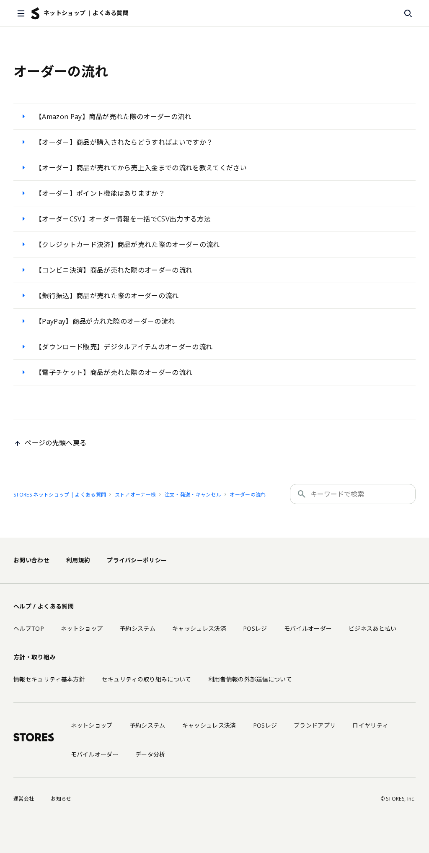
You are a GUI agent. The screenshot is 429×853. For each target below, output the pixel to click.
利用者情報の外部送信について (250, 679)
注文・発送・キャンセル (193, 494)
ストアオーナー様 (135, 494)
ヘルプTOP (28, 628)
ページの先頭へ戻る (55, 442)
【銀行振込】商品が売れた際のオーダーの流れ (107, 295)
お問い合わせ (31, 560)
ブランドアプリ (315, 725)
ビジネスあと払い (373, 628)
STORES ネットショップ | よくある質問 (59, 494)
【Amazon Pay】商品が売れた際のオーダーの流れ (113, 116)
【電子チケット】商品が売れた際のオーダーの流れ (113, 372)
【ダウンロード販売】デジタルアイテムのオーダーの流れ (123, 346)
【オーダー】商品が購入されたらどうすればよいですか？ (124, 142)
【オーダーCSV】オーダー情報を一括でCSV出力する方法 (123, 219)
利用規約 (78, 560)
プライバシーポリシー (137, 560)
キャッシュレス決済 (199, 628)
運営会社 (23, 798)
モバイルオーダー (308, 628)
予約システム (137, 628)
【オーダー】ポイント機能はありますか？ (100, 193)
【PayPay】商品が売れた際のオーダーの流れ (105, 321)
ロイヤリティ (370, 725)
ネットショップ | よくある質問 (86, 13)
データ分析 (150, 754)
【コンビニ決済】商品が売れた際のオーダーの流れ (113, 270)
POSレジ (255, 628)
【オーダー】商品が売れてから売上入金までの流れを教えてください (141, 167)
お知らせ (61, 798)
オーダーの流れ (248, 494)
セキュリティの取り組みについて (146, 679)
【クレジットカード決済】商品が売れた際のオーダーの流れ (127, 244)
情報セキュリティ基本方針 (49, 679)
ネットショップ (82, 628)
